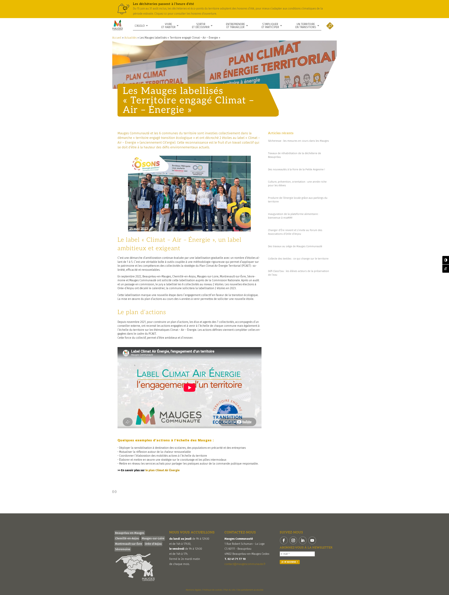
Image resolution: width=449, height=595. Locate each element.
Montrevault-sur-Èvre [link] (128, 543)
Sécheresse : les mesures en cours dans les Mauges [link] (298, 140)
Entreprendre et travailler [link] (235, 25)
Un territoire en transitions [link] (305, 25)
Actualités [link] (130, 37)
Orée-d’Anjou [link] (153, 543)
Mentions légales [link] (193, 590)
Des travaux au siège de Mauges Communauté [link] (295, 246)
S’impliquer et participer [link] (270, 25)
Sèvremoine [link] (122, 549)
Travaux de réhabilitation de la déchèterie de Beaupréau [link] (294, 155)
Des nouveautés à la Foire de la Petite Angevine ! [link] (296, 169)
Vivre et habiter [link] (168, 25)
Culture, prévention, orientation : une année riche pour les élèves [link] (297, 183)
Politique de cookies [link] (212, 590)
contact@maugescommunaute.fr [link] (245, 564)
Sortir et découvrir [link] (200, 25)
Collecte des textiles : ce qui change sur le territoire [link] (298, 258)
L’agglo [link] (140, 25)
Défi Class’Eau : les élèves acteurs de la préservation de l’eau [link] (298, 272)
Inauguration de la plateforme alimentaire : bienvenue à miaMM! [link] (293, 215)
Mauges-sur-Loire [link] (153, 538)
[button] (284, 540)
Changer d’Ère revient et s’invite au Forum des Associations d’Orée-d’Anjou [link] (295, 232)
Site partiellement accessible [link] (250, 590)
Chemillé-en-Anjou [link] (127, 538)
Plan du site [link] (229, 590)
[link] (224, 9)
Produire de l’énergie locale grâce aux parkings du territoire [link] (297, 199)
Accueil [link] (116, 37)
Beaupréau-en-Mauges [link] (129, 533)
